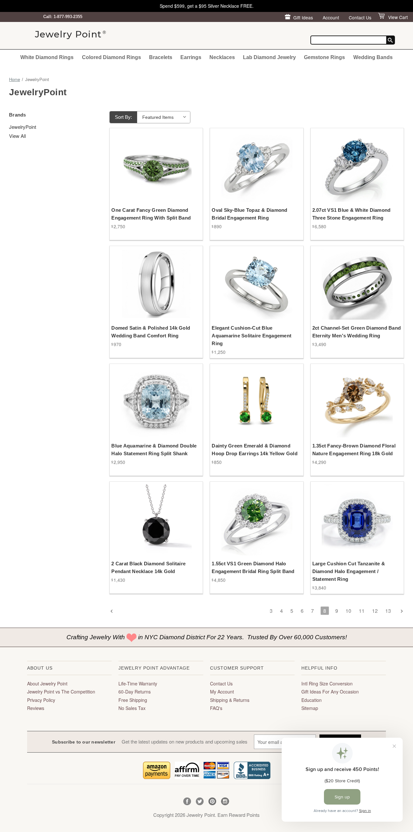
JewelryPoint (22, 126)
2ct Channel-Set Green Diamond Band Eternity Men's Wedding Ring (356, 331)
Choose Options (156, 171)
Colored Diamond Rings (111, 57)
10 (348, 610)
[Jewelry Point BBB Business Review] (252, 769)
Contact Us (360, 17)
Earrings (190, 57)
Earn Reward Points (238, 814)
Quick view (151, 160)
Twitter (200, 801)
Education (311, 700)
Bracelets (160, 57)
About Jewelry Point (47, 683)
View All (17, 135)
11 (362, 610)
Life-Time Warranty (137, 683)
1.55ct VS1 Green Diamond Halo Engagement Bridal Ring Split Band (253, 567)
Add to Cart (256, 407)
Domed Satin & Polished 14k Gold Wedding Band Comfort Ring (150, 331)
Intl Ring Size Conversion (327, 683)
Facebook (187, 801)
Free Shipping (132, 700)
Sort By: (123, 117)
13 (388, 610)
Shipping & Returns (229, 700)
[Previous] (113, 611)
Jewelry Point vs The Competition (61, 691)
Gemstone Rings (324, 57)
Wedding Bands (373, 57)
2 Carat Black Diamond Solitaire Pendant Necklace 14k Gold (148, 567)
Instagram (225, 801)
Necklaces (222, 57)
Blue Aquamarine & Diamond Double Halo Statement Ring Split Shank (153, 449)
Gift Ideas (303, 17)
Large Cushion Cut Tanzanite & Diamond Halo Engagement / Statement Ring (348, 571)
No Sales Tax (132, 708)
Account (331, 17)
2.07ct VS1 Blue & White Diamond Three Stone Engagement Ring (351, 214)
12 (375, 610)
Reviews (35, 708)
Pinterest (212, 801)
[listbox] (164, 117)
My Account (222, 691)
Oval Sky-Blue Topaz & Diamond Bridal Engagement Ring (249, 214)
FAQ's (216, 708)
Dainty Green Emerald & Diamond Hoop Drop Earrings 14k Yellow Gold (254, 449)
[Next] (400, 611)
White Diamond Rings (47, 57)
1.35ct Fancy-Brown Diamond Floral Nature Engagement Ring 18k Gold (354, 449)
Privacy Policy (41, 700)
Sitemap (309, 708)
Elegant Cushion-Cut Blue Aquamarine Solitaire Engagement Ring (251, 335)
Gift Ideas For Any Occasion (330, 691)
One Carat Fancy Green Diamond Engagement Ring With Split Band (151, 214)
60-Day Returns (134, 691)
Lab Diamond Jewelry (269, 57)
